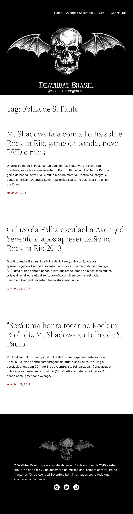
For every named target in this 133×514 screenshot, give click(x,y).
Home (58, 12)
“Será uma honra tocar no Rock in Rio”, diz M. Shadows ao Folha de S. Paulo (65, 334)
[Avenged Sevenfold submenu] (94, 13)
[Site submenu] (106, 13)
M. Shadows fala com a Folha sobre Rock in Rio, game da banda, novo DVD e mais (64, 143)
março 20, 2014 (16, 192)
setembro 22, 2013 (18, 384)
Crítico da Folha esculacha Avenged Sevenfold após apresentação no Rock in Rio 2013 (65, 239)
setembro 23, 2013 (18, 288)
